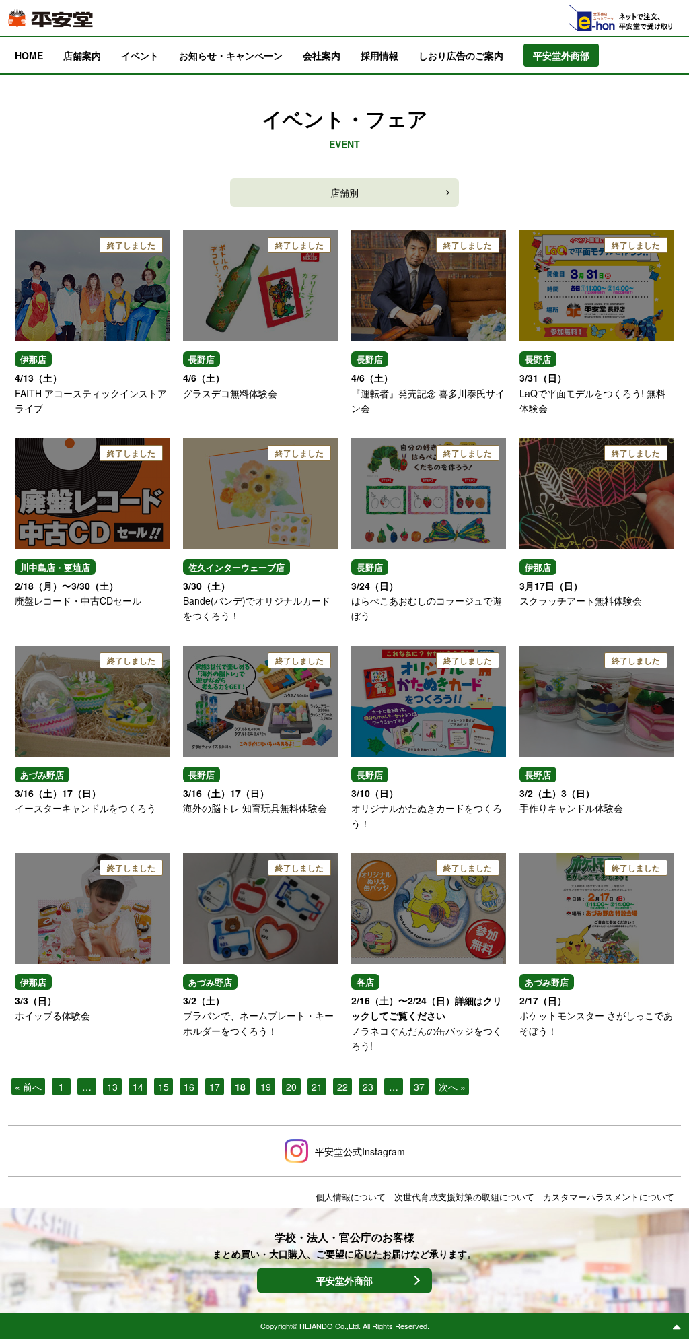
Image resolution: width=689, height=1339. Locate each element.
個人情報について (351, 1196)
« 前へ (28, 1086)
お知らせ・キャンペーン (231, 55)
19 (265, 1086)
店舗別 (344, 192)
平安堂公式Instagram (360, 1151)
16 (189, 1086)
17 (214, 1086)
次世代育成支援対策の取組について (464, 1196)
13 (112, 1086)
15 (163, 1086)
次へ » (452, 1086)
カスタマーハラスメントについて (608, 1196)
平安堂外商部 (344, 1280)
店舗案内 (82, 55)
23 (368, 1086)
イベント (140, 55)
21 (317, 1086)
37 (419, 1086)
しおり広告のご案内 (461, 55)
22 (342, 1086)
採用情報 (379, 55)
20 (291, 1086)
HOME (29, 55)
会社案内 (321, 55)
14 (138, 1086)
